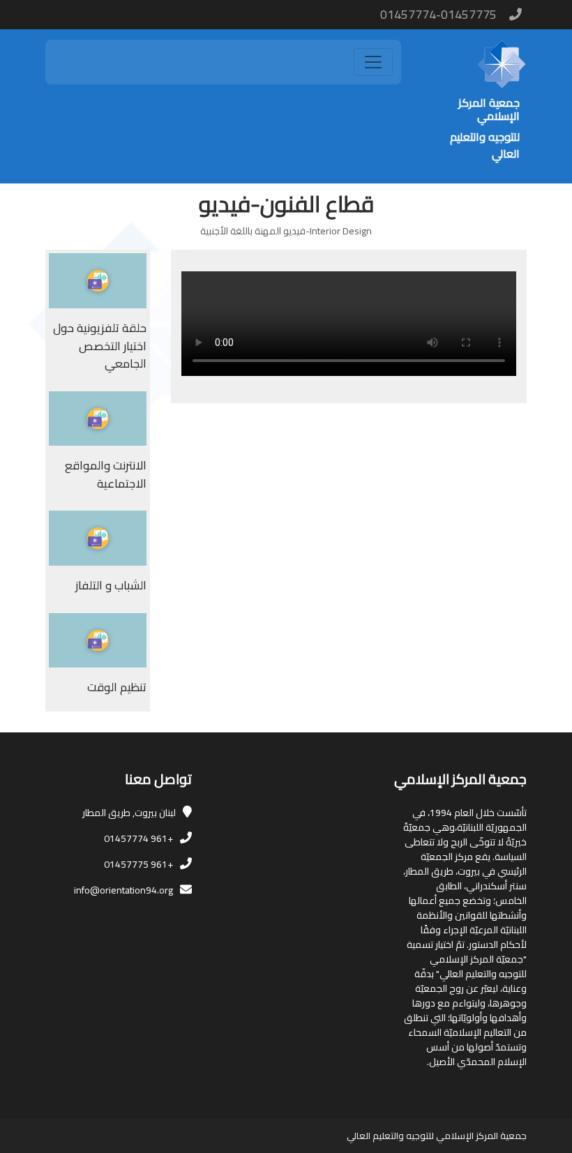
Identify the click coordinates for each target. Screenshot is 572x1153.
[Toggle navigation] (373, 62)
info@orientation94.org (123, 890)
